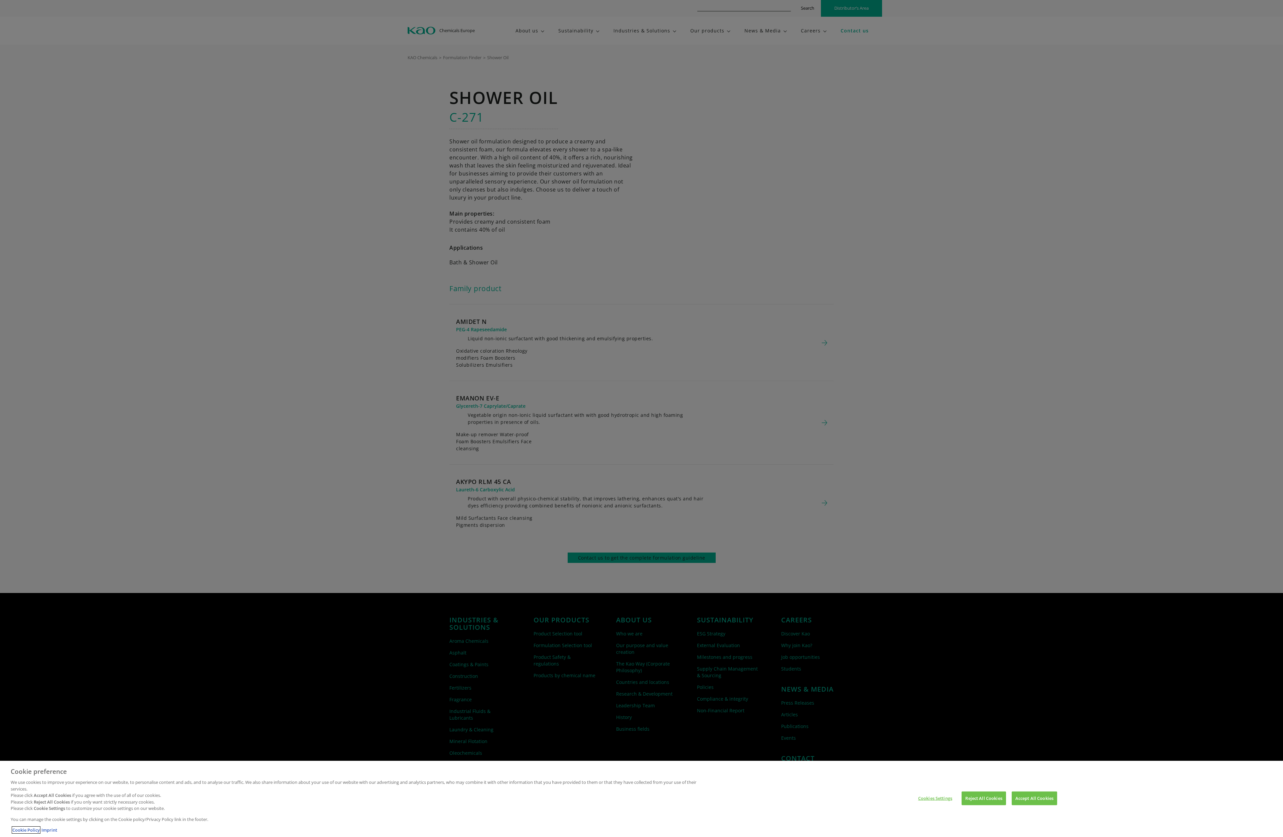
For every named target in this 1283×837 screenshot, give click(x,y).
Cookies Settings (935, 798)
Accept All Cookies (1034, 798)
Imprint (49, 830)
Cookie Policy (26, 830)
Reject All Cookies (983, 798)
